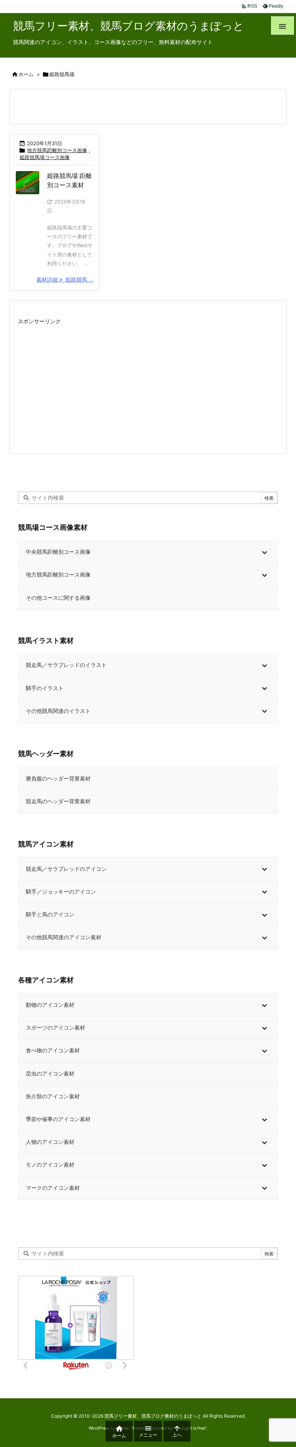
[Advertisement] (148, 381)
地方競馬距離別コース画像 (57, 150)
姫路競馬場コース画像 (45, 157)
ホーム (26, 74)
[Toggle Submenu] (264, 552)
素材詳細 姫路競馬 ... (64, 279)
